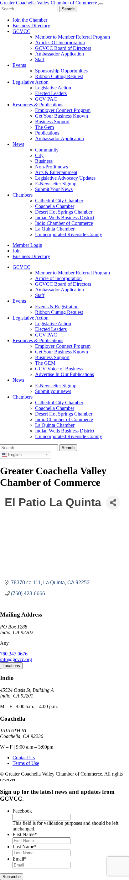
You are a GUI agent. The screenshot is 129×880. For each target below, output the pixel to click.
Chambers (23, 195)
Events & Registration (57, 306)
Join (17, 250)
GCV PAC (46, 99)
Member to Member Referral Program (72, 37)
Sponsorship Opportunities (61, 70)
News (18, 144)
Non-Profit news (51, 166)
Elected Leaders (51, 93)
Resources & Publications (38, 104)
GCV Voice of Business (59, 368)
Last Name (25, 846)
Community (47, 149)
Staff (39, 59)
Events (19, 65)
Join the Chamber (30, 20)
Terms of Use (26, 763)
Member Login (27, 245)
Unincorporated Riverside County (68, 234)
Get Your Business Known (61, 116)
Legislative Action (31, 82)
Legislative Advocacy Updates (65, 178)
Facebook (22, 811)
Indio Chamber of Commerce (64, 223)
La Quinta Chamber (55, 228)
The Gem (44, 127)
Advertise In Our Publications (64, 374)
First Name (25, 834)
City (39, 155)
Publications (47, 132)
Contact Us (24, 757)
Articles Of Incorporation (60, 42)
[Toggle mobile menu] (100, 4)
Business (44, 161)
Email (20, 858)
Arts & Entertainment (56, 172)
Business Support (52, 121)
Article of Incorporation (58, 278)
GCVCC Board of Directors (63, 48)
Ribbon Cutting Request (59, 76)
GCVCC (21, 31)
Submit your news (53, 391)
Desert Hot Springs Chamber (63, 212)
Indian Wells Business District (64, 217)
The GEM (45, 363)
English (14, 454)
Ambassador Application (59, 53)
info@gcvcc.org (16, 659)
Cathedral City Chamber (59, 200)
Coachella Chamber (54, 206)
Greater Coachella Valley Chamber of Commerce (48, 2)
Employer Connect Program (62, 110)
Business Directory (31, 25)
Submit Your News (54, 189)
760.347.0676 (14, 653)
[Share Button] (113, 503)
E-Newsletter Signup (55, 183)
